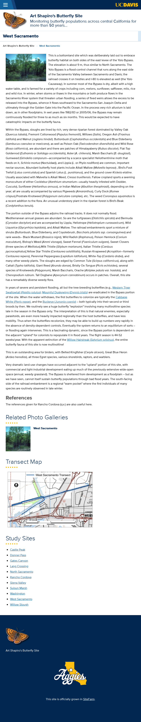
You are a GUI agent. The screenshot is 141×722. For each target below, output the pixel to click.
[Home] (15, 20)
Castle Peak (17, 550)
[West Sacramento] (18, 438)
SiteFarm (89, 699)
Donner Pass (18, 555)
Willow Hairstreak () (90, 340)
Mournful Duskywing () (65, 292)
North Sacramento (21, 572)
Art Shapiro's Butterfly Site (56, 15)
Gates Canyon (19, 561)
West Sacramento (21, 599)
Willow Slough (19, 604)
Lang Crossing (19, 566)
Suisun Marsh (18, 588)
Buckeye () (59, 302)
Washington (17, 593)
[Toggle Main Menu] (5, 5)
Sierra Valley (18, 583)
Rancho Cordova (20, 577)
